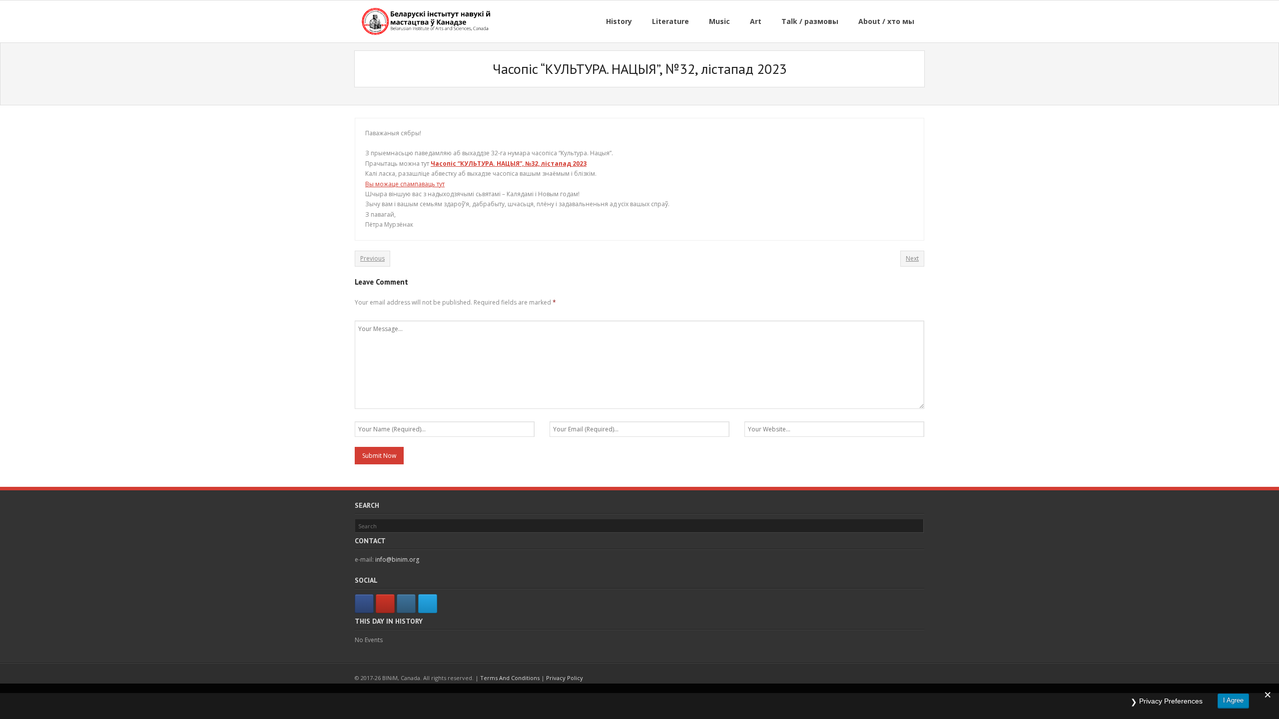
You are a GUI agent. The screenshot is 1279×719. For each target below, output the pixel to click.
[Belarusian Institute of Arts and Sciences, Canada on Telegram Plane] (427, 603)
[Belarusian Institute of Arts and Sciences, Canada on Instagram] (406, 603)
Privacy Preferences (1171, 701)
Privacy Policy (564, 678)
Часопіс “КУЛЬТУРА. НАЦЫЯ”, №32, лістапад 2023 (509, 163)
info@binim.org (397, 559)
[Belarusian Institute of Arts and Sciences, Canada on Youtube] (385, 603)
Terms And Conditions (510, 678)
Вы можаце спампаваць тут (405, 184)
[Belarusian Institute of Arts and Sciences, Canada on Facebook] (364, 603)
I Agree (1233, 700)
